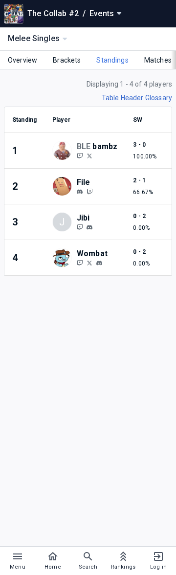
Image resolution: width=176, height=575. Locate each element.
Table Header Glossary (137, 98)
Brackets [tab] (67, 60)
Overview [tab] (22, 60)
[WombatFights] (80, 262)
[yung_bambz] (80, 155)
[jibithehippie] (80, 227)
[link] (80, 191)
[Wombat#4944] (99, 263)
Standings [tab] (112, 60)
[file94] (80, 191)
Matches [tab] (158, 60)
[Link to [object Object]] (64, 150)
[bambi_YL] (89, 155)
